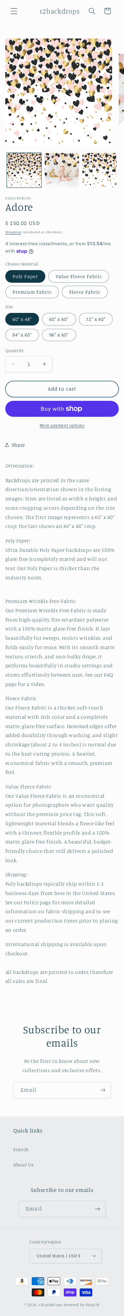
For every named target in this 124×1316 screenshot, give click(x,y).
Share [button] (18, 445)
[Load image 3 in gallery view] (99, 170)
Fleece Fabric (85, 292)
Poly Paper (25, 276)
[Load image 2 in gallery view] (62, 170)
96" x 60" (58, 334)
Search (21, 1149)
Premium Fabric (32, 292)
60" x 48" (22, 319)
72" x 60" (95, 319)
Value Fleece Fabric (79, 276)
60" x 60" (58, 319)
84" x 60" (22, 334)
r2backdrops (50, 1304)
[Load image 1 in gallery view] (24, 170)
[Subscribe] (102, 1090)
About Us (23, 1164)
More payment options (62, 425)
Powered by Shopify (81, 1304)
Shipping (13, 232)
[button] (13, 11)
